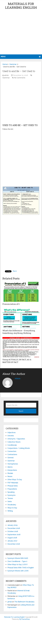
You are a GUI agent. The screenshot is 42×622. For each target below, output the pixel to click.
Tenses (10, 498)
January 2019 (12, 525)
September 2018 (13, 535)
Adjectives (11, 432)
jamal (9, 602)
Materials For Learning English (21, 6)
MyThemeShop (24, 619)
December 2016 (13, 544)
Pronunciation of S (11, 304)
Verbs (9, 501)
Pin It (15, 271)
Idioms (10, 467)
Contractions (12, 454)
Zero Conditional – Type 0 (17, 561)
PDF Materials (12, 483)
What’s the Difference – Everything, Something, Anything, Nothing (18, 331)
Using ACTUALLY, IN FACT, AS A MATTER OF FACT (16, 360)
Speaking (10, 492)
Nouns (9, 476)
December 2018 (13, 528)
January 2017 (12, 541)
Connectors (11, 451)
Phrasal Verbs (12, 486)
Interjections (12, 470)
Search (21, 411)
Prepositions (12, 489)
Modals (10, 473)
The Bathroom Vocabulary (24, 602)
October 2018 (12, 531)
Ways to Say (12, 508)
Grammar (6, 78)
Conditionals (12, 445)
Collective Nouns (13, 442)
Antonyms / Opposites (16, 439)
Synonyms (11, 495)
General (10, 458)
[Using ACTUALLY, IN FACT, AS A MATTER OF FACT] (21, 347)
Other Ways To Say (14, 480)
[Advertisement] (21, 32)
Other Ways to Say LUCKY (17, 564)
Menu (3, 57)
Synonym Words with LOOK (18, 571)
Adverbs (10, 436)
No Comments (19, 78)
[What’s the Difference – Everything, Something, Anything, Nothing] (21, 318)
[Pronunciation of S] (21, 292)
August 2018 (12, 538)
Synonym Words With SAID (17, 558)
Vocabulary (11, 505)
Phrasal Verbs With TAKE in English (20, 568)
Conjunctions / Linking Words (18, 448)
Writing (10, 511)
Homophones (12, 464)
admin (6, 75)
